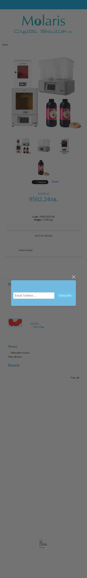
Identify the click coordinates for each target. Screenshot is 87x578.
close (73, 277)
